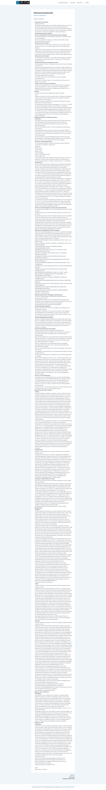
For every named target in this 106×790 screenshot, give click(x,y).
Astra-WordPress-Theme (68, 787)
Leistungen (72, 2)
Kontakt (87, 2)
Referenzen (79, 2)
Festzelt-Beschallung (63, 2)
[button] (82, 2)
